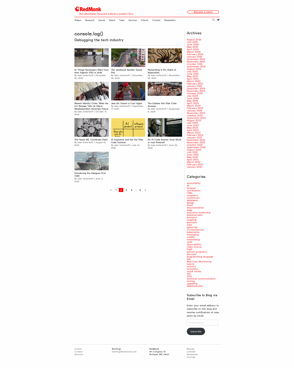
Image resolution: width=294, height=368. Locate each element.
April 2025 (193, 78)
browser (191, 188)
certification (194, 190)
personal (192, 254)
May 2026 (192, 46)
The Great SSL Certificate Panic (91, 139)
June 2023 (193, 125)
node (189, 241)
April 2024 (193, 103)
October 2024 (195, 93)
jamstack (192, 222)
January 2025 (194, 86)
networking (193, 239)
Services (132, 20)
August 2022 (194, 149)
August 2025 (194, 68)
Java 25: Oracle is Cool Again (126, 103)
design (190, 202)
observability (194, 244)
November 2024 (196, 90)
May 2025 (192, 76)
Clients (144, 20)
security (191, 266)
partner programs (197, 251)
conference (193, 197)
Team (121, 20)
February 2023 (195, 135)
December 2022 (196, 139)
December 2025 (196, 59)
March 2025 (193, 81)
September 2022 (196, 147)
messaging (193, 234)
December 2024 (196, 88)
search (190, 263)
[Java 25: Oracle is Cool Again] (128, 91)
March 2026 (193, 51)
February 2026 (195, 54)
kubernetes (193, 232)
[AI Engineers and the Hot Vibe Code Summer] (128, 127)
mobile (191, 236)
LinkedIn (191, 351)
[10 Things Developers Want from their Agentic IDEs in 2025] (91, 57)
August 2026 (194, 39)
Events (101, 20)
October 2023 (195, 115)
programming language (200, 256)
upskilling (192, 283)
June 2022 (193, 154)
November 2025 (196, 61)
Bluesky (190, 348)
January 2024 (194, 110)
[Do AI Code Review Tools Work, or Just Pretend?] (165, 127)
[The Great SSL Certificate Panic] (91, 127)
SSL (189, 273)
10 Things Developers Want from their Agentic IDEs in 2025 (91, 71)
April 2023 (193, 130)
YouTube (191, 357)
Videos (77, 20)
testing (191, 281)
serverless (192, 268)
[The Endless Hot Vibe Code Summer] (165, 91)
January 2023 (194, 137)
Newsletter (170, 20)
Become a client (203, 11)
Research (90, 20)
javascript (192, 227)
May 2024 (192, 100)
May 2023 (192, 127)
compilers (192, 195)
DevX (190, 205)
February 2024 (195, 108)
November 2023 (196, 113)
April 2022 (192, 159)
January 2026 (194, 56)
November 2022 (196, 142)
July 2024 (192, 95)
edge (189, 210)
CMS (189, 192)
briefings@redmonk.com (124, 351)
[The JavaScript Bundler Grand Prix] (128, 57)
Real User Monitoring (199, 261)
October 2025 (195, 64)
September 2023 (196, 117)
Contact (156, 20)
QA (189, 259)
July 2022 (192, 152)
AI (188, 185)
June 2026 (193, 44)
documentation (195, 207)
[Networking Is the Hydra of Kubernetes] (165, 57)
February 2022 (195, 164)
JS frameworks (195, 229)
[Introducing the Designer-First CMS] (91, 161)
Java (189, 224)
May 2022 (192, 157)
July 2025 (192, 71)
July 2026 (192, 41)
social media (194, 271)
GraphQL (192, 219)
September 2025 (196, 66)
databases (192, 200)
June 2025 (193, 73)
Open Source (194, 246)
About (112, 20)
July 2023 (192, 122)
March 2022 (193, 161)
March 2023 (193, 132)
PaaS (189, 249)
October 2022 (195, 144)
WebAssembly (195, 285)
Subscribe (196, 331)
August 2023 (194, 120)
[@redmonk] (218, 20)
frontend (192, 217)
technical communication (201, 278)
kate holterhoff (85, 75)
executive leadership (199, 212)
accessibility (194, 183)
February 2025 (195, 83)
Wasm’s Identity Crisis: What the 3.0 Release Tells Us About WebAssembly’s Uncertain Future (91, 106)
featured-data (194, 214)
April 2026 (193, 49)
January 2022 (194, 166)
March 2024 (193, 105)
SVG (189, 276)
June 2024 (193, 98)
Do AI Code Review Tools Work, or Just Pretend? (165, 141)
